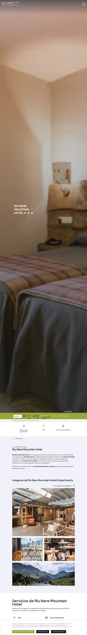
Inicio (13, 438)
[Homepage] (10, 4)
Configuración (42, 631)
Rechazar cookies (58, 631)
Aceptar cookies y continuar (23, 631)
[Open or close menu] (84, 4)
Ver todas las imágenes (62, 486)
